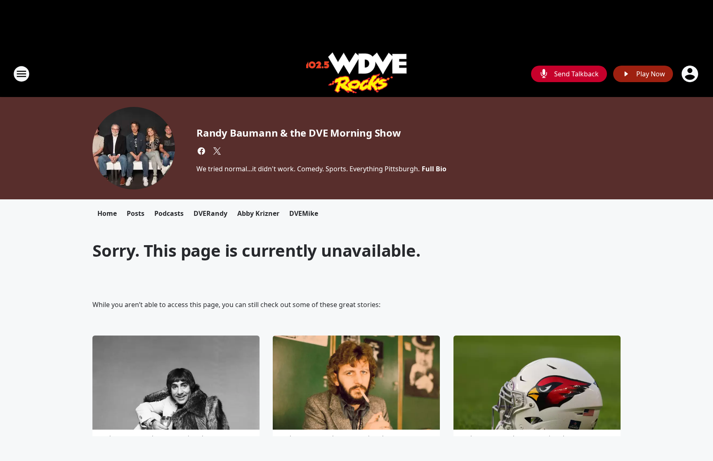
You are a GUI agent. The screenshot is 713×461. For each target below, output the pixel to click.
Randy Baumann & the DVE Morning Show (298, 132)
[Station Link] (356, 73)
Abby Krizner (258, 213)
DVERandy (210, 213)
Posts (135, 213)
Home (107, 213)
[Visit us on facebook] (201, 151)
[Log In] (691, 74)
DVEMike (303, 213)
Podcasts (169, 213)
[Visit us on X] (217, 151)
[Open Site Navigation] (21, 74)
